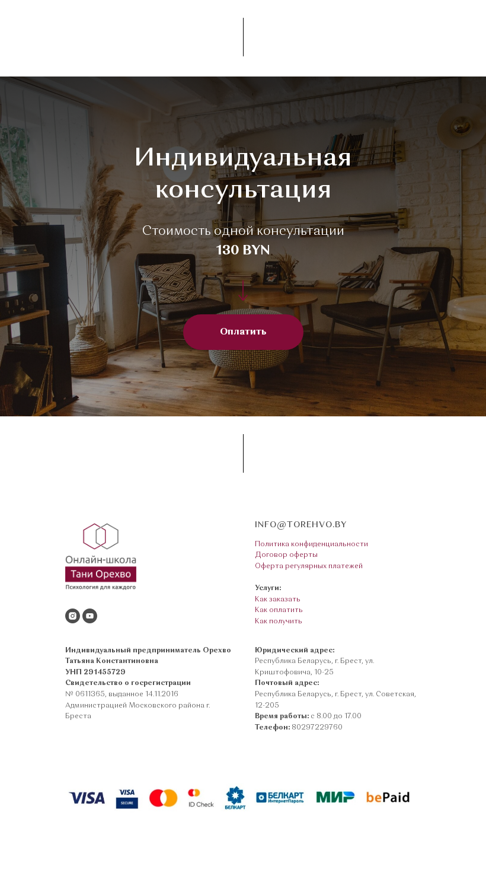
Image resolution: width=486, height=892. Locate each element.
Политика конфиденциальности (311, 544)
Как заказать (277, 599)
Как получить (278, 621)
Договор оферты (286, 555)
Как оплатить (279, 610)
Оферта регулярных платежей (309, 566)
